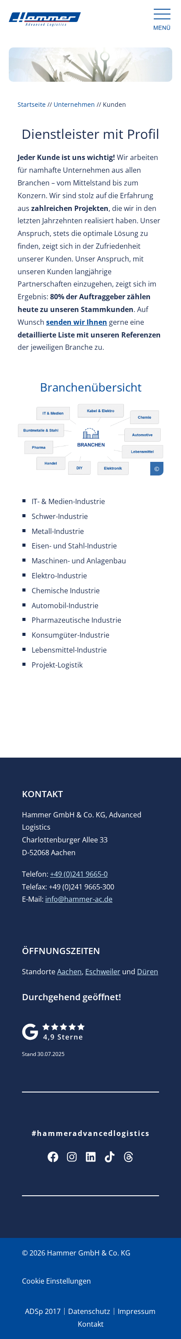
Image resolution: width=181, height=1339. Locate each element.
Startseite (32, 104)
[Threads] (128, 1156)
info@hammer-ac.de (78, 899)
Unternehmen (74, 104)
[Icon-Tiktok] (109, 1156)
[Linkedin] (90, 1156)
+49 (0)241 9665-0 (79, 874)
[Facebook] (52, 1156)
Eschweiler (102, 971)
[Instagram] (71, 1156)
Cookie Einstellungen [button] (56, 1281)
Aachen (69, 971)
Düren (147, 971)
